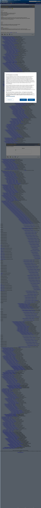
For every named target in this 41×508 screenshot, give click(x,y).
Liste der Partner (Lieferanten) (10, 96)
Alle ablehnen (23, 99)
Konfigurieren (10, 99)
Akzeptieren (31, 99)
